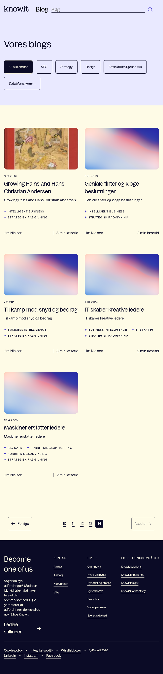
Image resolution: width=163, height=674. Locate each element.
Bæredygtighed (97, 615)
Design (90, 67)
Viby (56, 592)
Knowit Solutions (131, 566)
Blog (42, 9)
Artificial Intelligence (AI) (125, 67)
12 (82, 524)
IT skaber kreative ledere (114, 309)
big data (15, 447)
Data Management (22, 83)
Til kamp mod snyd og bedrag (41, 309)
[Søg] (150, 9)
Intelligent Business (26, 211)
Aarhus (58, 566)
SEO (44, 67)
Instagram (31, 655)
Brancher (93, 599)
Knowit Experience (132, 574)
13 (90, 524)
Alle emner (20, 67)
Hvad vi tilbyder (96, 574)
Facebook (53, 655)
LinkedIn (10, 655)
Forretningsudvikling (27, 453)
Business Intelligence (27, 329)
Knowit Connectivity (133, 591)
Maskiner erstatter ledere (34, 427)
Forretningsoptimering (51, 447)
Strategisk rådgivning (28, 217)
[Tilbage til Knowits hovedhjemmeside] (16, 10)
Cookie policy (13, 650)
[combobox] (98, 10)
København (61, 583)
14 (99, 524)
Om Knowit (94, 566)
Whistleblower (71, 650)
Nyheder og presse (99, 582)
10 (64, 524)
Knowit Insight (129, 582)
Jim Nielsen (13, 233)
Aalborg (58, 575)
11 (73, 524)
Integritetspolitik (42, 650)
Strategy (66, 67)
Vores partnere (96, 607)
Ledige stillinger (13, 628)
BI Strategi (145, 329)
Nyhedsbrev (95, 591)
